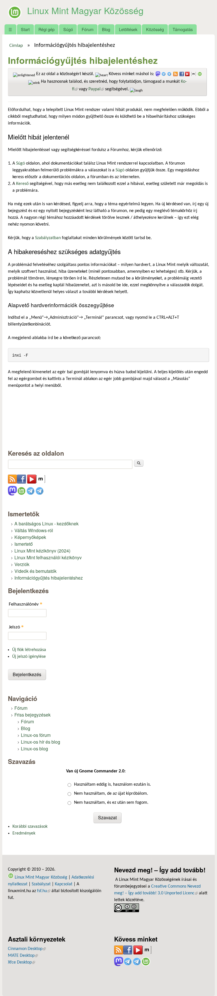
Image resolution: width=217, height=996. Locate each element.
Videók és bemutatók (35, 571)
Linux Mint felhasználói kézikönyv (48, 557)
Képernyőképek (30, 537)
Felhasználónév (25, 604)
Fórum (88, 29)
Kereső (22, 184)
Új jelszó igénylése (29, 656)
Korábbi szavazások (29, 826)
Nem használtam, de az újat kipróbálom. (111, 793)
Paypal (96, 89)
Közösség (155, 29)
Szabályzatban (48, 238)
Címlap (16, 45)
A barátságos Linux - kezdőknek (46, 523)
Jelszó (16, 627)
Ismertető (23, 544)
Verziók (21, 564)
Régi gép (46, 29)
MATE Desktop (23, 955)
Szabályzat (41, 884)
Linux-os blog (34, 748)
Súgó (68, 29)
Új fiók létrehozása (29, 650)
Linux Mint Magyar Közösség (85, 10)
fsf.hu (43, 891)
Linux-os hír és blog (40, 742)
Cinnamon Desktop (27, 949)
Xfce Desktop (21, 962)
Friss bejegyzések (32, 714)
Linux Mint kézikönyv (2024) (42, 550)
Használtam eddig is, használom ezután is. (112, 784)
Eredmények (23, 833)
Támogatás (183, 29)
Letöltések (128, 29)
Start (25, 29)
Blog (106, 29)
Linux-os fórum (36, 735)
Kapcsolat (63, 884)
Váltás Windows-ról (33, 530)
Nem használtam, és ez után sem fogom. (111, 802)
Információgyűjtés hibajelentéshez (48, 578)
